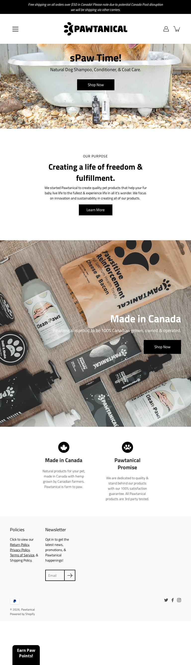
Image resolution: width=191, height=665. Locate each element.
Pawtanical (28, 609)
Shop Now (95, 85)
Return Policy (19, 544)
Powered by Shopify (22, 614)
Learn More (95, 210)
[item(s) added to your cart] (177, 29)
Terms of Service (22, 555)
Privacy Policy (20, 549)
